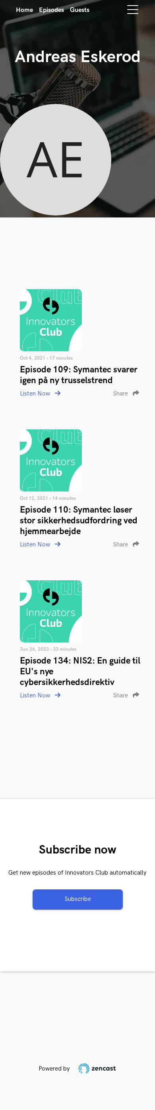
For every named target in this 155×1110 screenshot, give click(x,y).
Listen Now (36, 393)
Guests (79, 10)
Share (121, 393)
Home (24, 10)
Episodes (51, 10)
